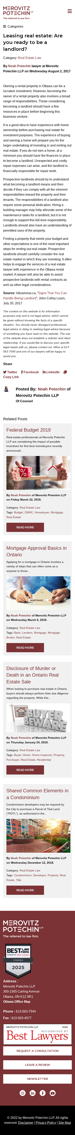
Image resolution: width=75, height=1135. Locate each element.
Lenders (28, 632)
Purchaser (13, 759)
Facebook (31, 372)
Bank (18, 632)
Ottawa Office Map (16, 1001)
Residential (44, 759)
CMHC (30, 512)
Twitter (11, 372)
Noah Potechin (19, 66)
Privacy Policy (46, 1122)
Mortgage (57, 512)
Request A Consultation (38, 1051)
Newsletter (37, 1079)
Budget (19, 512)
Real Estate (13, 517)
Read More (25, 527)
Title (18, 880)
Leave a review (37, 1065)
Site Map (64, 1122)
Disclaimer (25, 1122)
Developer (40, 875)
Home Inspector (43, 755)
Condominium (23, 875)
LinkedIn (53, 372)
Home (27, 755)
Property (59, 755)
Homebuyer (43, 512)
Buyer (18, 755)
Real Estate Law (29, 58)
